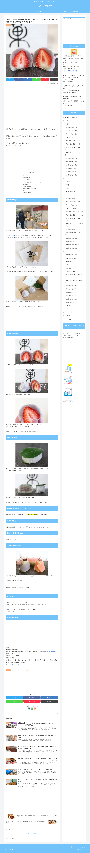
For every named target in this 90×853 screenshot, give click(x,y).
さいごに (25, 190)
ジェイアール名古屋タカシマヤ (18, 670)
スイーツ (8, 670)
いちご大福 (33, 670)
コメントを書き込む (32, 833)
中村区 (27, 670)
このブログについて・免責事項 (78, 847)
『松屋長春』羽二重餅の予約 (13, 235)
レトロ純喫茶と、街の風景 (70, 71)
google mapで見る (52, 651)
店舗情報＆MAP (27, 192)
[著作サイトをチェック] (29, 709)
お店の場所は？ (26, 175)
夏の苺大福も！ (26, 184)
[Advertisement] (32, 94)
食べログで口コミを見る (12, 664)
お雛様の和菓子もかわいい (29, 188)
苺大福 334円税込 (27, 177)
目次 (30, 172)
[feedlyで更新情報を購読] (32, 709)
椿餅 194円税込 (26, 179)
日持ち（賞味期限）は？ (29, 186)
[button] (54, 79)
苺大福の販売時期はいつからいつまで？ (32, 182)
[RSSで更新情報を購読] (35, 709)
